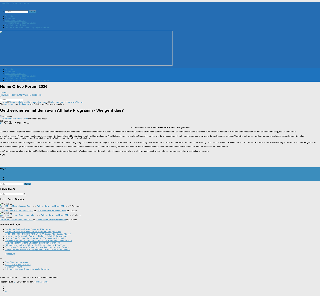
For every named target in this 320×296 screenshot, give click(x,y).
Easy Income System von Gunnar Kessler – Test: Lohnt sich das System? (37, 247)
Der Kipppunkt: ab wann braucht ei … (16, 211)
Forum (3, 95)
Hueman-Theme (41, 282)
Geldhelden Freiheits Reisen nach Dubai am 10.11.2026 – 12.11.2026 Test (38, 234)
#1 (1, 123)
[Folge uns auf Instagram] (5, 177)
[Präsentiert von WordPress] (14, 282)
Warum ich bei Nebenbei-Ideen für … (16, 220)
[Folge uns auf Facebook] (5, 175)
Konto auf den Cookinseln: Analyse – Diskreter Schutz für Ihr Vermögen (36, 236)
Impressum (10, 254)
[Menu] (1, 258)
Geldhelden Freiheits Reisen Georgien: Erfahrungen (28, 229)
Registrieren (36, 95)
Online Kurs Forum (13, 267)
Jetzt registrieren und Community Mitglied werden (27, 27)
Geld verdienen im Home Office (14, 119)
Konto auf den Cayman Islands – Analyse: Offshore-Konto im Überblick (36, 238)
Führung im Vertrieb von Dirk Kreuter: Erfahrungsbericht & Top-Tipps (35, 245)
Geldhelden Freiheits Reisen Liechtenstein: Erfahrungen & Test (33, 232)
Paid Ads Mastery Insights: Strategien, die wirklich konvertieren (32, 243)
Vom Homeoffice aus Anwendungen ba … (18, 215)
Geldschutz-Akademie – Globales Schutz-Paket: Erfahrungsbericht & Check (38, 241)
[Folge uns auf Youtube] (5, 173)
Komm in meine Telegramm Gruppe (20, 23)
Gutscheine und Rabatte (15, 25)
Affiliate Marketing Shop (15, 21)
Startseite (9, 16)
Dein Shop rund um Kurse (16, 262)
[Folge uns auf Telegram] (5, 179)
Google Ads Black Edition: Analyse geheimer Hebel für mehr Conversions (37, 250)
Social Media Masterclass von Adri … (16, 206)
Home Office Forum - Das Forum (14, 3)
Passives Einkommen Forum (17, 265)
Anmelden (26, 95)
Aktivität (18, 95)
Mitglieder (10, 95)
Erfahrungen (10, 18)
